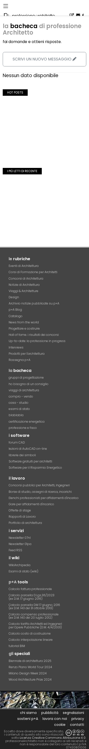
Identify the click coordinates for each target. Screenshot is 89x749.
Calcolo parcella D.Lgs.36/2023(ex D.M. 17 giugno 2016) (31, 596)
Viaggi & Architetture (23, 291)
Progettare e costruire (24, 328)
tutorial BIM (17, 646)
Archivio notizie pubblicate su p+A (34, 303)
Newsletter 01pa (20, 544)
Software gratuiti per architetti (30, 461)
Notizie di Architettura (24, 285)
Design (14, 297)
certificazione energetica (26, 421)
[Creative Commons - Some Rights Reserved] (75, 733)
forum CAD (17, 442)
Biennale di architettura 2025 (30, 661)
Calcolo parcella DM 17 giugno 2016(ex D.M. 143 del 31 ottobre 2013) (34, 606)
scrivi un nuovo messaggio (42, 59)
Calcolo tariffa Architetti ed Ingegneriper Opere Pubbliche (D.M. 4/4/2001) (35, 625)
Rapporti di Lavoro (22, 516)
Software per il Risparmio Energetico (35, 467)
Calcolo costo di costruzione (30, 633)
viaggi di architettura (24, 390)
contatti (77, 724)
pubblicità (49, 712)
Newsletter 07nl (20, 538)
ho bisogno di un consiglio (28, 384)
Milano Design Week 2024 (28, 673)
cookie (60, 724)
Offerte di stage (20, 510)
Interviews (16, 347)
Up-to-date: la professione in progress (37, 341)
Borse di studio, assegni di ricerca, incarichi (40, 492)
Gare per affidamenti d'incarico (31, 504)
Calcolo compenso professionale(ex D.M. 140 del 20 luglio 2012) (34, 616)
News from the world (24, 322)
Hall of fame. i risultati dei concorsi (34, 335)
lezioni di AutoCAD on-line (28, 449)
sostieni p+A (27, 718)
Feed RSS (15, 550)
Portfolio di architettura (25, 523)
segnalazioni (73, 712)
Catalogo (15, 316)
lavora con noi (55, 718)
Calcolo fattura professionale (30, 589)
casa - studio (18, 402)
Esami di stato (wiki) (23, 571)
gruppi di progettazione (26, 377)
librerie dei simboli (22, 455)
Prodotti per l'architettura (26, 353)
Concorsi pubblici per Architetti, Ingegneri (39, 485)
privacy (77, 718)
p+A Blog (15, 309)
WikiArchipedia (19, 565)
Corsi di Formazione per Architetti (33, 272)
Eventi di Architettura (24, 266)
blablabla (16, 415)
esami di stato (19, 409)
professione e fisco (23, 428)
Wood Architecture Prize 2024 (30, 679)
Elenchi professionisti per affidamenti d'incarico (44, 498)
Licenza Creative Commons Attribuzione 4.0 (53, 738)
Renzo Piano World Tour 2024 (30, 667)
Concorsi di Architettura (26, 278)
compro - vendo (21, 396)
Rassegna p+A (19, 360)
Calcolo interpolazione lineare (31, 640)
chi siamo (28, 712)
